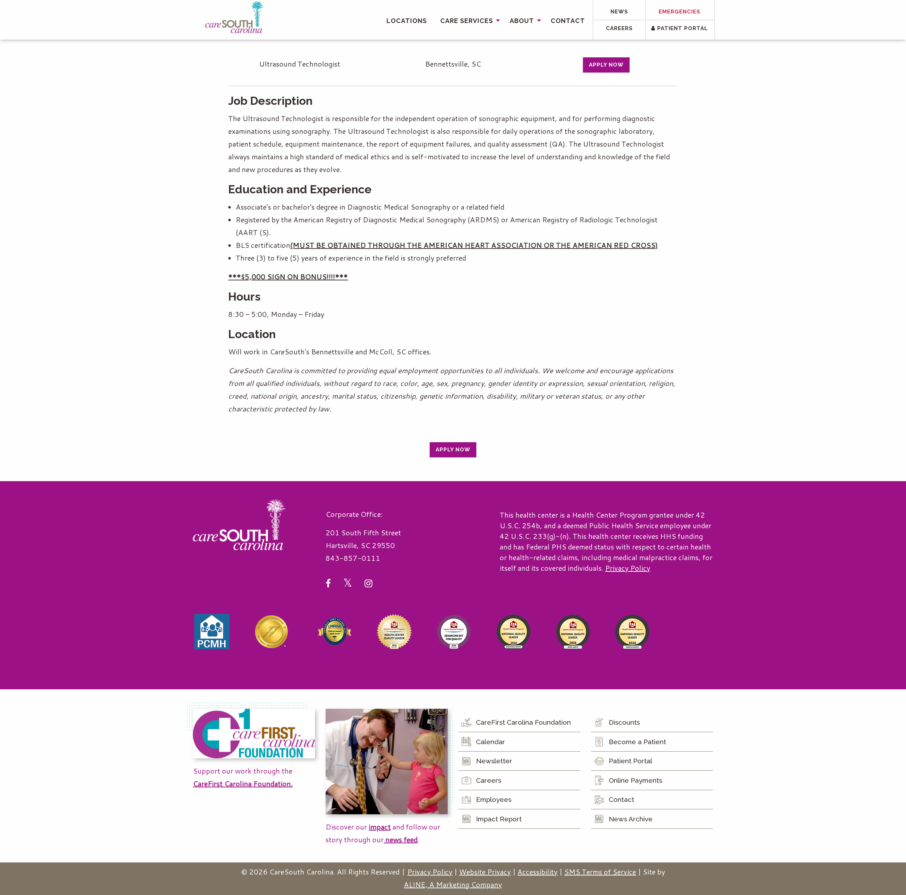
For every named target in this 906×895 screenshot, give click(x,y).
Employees (493, 799)
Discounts (624, 722)
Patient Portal (681, 28)
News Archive (631, 819)
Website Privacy (485, 872)
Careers (619, 28)
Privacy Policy (627, 568)
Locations (406, 20)
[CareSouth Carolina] (234, 17)
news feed (401, 839)
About (522, 20)
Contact (568, 20)
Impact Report (499, 819)
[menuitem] (406, 20)
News (619, 11)
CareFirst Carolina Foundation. (243, 783)
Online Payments (635, 780)
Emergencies (679, 11)
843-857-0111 (353, 558)
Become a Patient (637, 742)
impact (380, 827)
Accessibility (537, 872)
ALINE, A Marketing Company (453, 884)
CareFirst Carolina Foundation (523, 722)
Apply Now (606, 65)
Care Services (466, 20)
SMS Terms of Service (600, 872)
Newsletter (494, 761)
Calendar (490, 742)
